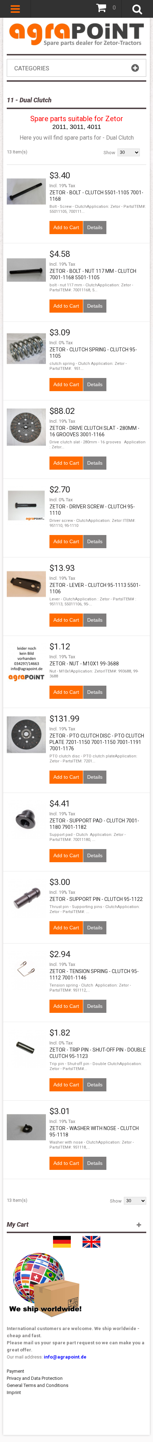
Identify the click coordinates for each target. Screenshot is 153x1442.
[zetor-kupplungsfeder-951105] (26, 348)
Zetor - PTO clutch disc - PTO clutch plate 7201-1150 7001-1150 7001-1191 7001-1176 (96, 742)
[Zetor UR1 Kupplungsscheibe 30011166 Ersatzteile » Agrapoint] (26, 427)
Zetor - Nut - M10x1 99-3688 (84, 663)
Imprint (14, 1392)
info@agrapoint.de (65, 1357)
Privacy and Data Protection (35, 1378)
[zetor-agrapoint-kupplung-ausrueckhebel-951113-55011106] (26, 584)
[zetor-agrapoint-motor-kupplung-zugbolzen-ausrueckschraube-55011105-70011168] (26, 191)
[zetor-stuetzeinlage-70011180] (26, 819)
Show (109, 152)
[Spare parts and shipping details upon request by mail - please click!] (45, 1251)
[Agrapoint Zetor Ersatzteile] (62, 1239)
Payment (15, 1371)
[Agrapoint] (76, 34)
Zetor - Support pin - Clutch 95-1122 (96, 899)
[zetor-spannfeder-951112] (26, 970)
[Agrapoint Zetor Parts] (91, 1239)
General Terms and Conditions (37, 1385)
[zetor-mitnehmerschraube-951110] (26, 505)
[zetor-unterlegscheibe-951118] (26, 662)
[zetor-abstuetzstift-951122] (26, 898)
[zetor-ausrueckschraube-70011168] (26, 270)
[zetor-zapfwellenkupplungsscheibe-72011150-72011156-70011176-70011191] (26, 734)
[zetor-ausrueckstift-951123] (26, 1048)
